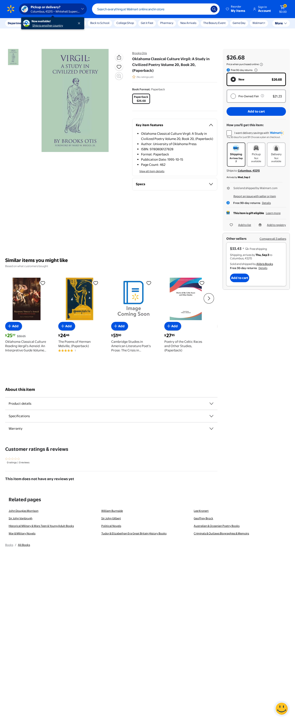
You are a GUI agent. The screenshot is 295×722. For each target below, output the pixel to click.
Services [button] (43, 23)
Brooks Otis (139, 53)
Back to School (99, 23)
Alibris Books (264, 264)
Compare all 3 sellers (273, 238)
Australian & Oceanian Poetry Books (216, 526)
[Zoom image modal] (119, 76)
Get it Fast (147, 23)
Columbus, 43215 (249, 170)
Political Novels (111, 526)
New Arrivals (188, 23)
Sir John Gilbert (111, 518)
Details (266, 203)
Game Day (239, 23)
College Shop (125, 23)
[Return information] (255, 70)
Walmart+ (258, 23)
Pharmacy (166, 23)
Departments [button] (16, 23)
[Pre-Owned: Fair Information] (262, 95)
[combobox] (156, 9)
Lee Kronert (201, 510)
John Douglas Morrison (23, 510)
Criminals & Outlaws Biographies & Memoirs (221, 533)
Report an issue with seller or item (254, 196)
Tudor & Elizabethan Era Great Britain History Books (134, 533)
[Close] (79, 23)
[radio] (141, 99)
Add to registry (276, 225)
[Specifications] (211, 416)
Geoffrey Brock (203, 518)
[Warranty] (211, 428)
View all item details (151, 171)
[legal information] (261, 64)
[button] (236, 9)
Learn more (273, 213)
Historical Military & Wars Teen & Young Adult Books (41, 526)
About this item (20, 389)
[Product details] (211, 403)
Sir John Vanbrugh (20, 518)
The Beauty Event (214, 23)
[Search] (214, 9)
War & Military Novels (22, 533)
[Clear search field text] (204, 9)
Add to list (244, 225)
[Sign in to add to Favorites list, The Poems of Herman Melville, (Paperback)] (95, 282)
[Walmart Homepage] (10, 9)
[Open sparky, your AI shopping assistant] (281, 708)
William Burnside (112, 510)
